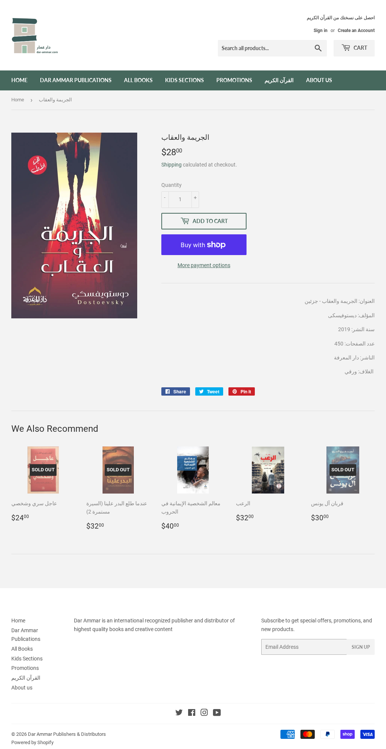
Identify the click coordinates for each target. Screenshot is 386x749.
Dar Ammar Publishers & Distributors (67, 734)
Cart (359, 47)
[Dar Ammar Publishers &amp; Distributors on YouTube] (217, 714)
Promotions (234, 80)
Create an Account (356, 30)
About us (319, 80)
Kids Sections (184, 80)
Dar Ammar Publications (76, 80)
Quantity (171, 185)
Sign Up (361, 647)
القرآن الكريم (279, 80)
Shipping (171, 165)
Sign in (321, 30)
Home (19, 80)
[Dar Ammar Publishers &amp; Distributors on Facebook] (192, 714)
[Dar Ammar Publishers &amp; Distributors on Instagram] (204, 714)
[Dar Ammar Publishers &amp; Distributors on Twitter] (179, 714)
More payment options (204, 265)
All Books (138, 80)
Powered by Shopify (32, 742)
